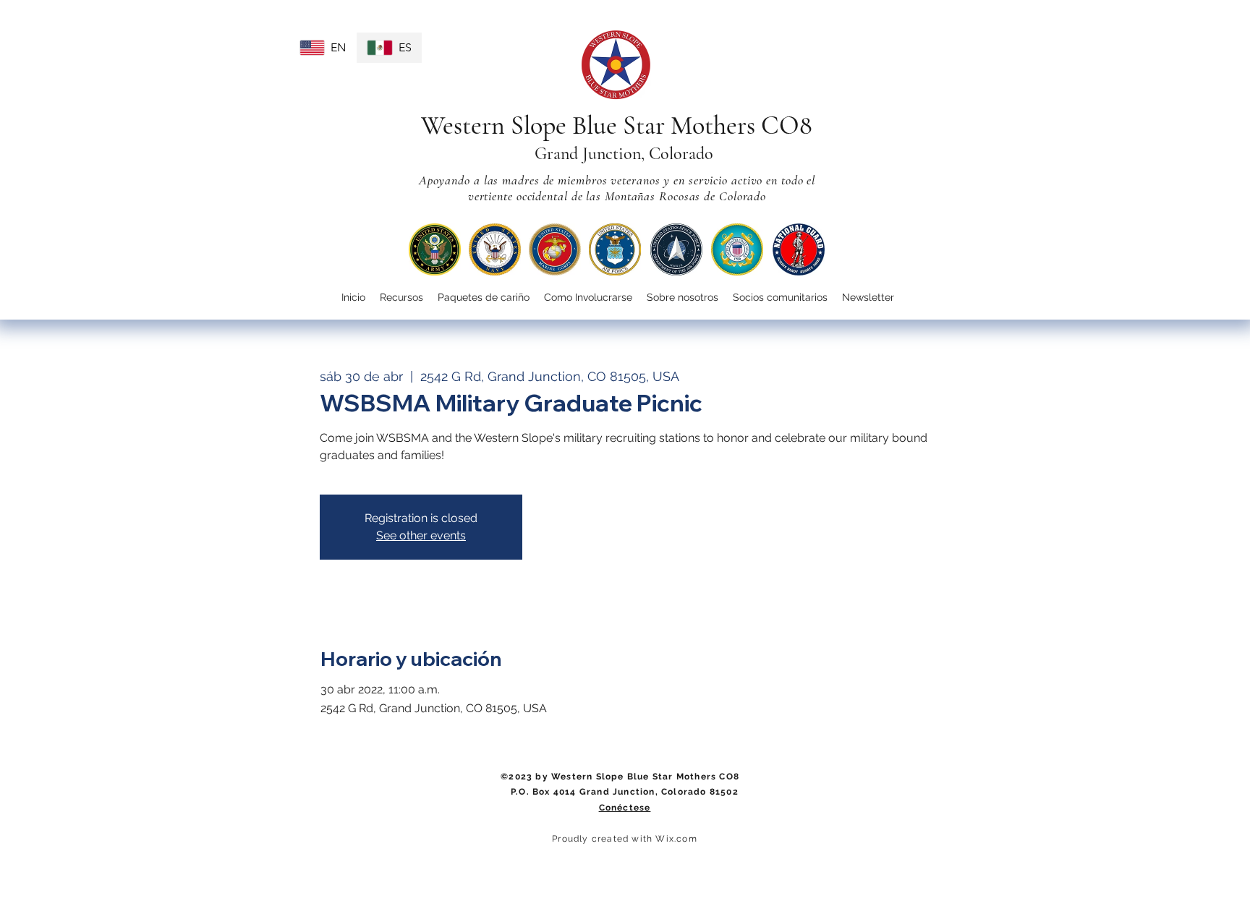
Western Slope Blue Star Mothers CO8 (616, 125)
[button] (588, 297)
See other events (421, 535)
